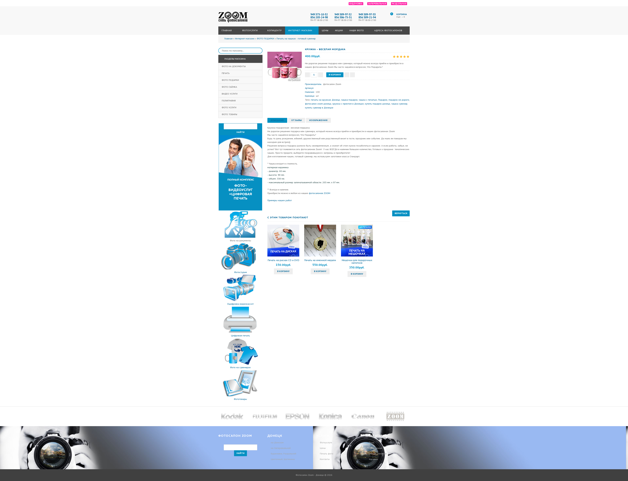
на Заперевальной (281, 448)
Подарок (382, 99)
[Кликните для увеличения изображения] (284, 65)
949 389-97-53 (367, 14)
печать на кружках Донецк (325, 99)
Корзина (373, 459)
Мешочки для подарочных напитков (357, 261)
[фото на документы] (240, 237)
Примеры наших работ (279, 200)
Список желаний (377, 453)
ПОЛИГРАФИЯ (229, 100)
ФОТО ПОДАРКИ (231, 80)
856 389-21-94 (367, 17)
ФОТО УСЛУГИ (229, 107)
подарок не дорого (399, 99)
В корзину (283, 271)
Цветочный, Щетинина (283, 459)
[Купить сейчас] (352, 74)
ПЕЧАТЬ (226, 73)
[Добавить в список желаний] (346, 74)
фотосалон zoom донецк (318, 103)
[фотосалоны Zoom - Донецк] (233, 22)
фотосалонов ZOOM (319, 193)
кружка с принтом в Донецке (348, 103)
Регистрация (375, 448)
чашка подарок (349, 99)
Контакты (325, 459)
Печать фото (326, 453)
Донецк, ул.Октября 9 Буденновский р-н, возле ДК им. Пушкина (531, 25)
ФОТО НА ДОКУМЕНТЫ (234, 66)
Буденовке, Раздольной (283, 453)
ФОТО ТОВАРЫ (230, 114)
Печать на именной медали (320, 260)
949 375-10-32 (524, 43)
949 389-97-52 (343, 14)
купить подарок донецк (377, 103)
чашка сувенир (399, 103)
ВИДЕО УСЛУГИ (230, 93)
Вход (371, 442)
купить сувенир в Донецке (319, 107)
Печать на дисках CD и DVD (283, 260)
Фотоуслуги (326, 442)
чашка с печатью (368, 99)
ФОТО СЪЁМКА (230, 87)
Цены (323, 448)
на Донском (277, 442)
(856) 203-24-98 (524, 37)
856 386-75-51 (343, 17)
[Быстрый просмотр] (283, 240)
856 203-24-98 (319, 17)
